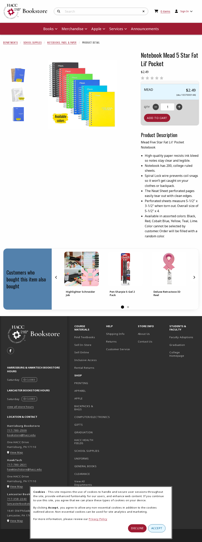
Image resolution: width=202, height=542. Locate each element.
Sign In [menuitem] (184, 11)
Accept (157, 528)
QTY (147, 107)
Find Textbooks (84, 337)
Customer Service (118, 349)
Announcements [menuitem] (145, 28)
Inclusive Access (85, 360)
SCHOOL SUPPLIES (86, 451)
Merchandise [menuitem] (72, 28)
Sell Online (81, 352)
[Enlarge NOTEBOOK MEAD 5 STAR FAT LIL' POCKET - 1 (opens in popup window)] (18, 75)
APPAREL (80, 391)
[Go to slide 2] (128, 307)
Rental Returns (84, 367)
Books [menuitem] (48, 28)
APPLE (78, 398)
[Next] (194, 277)
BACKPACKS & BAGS (83, 407)
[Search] (58, 11)
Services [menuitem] (116, 28)
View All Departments (83, 483)
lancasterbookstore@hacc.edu (27, 503)
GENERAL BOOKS (85, 466)
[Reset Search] (143, 11)
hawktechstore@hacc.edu (24, 469)
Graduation (177, 345)
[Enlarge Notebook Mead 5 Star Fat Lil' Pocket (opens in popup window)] (82, 94)
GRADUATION (83, 432)
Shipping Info (115, 334)
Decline (137, 528)
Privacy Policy (98, 519)
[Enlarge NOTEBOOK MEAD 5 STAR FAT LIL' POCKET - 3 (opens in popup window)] (18, 114)
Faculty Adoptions (181, 337)
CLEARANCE (82, 474)
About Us (144, 334)
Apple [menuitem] (96, 28)
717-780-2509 (17, 430)
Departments (10, 42)
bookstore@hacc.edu (21, 435)
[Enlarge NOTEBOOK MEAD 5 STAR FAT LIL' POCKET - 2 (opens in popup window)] (18, 95)
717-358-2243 (17, 499)
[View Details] (81, 269)
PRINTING (81, 383)
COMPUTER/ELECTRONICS (88, 417)
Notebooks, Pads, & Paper (62, 42)
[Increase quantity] (179, 107)
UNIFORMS (81, 458)
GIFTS (78, 424)
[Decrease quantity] (156, 107)
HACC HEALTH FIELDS (83, 441)
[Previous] (56, 277)
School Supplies (32, 42)
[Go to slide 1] (122, 307)
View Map (16, 452)
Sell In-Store (83, 345)
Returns (111, 341)
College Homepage (183, 354)
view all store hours (20, 406)
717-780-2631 (17, 464)
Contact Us (145, 341)
